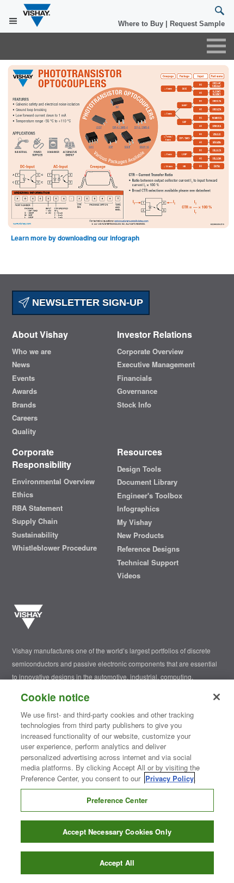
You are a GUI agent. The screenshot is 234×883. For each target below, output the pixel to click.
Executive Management (156, 364)
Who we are (31, 351)
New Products (140, 535)
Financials (134, 378)
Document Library (147, 482)
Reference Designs (148, 549)
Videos (128, 576)
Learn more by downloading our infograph (75, 238)
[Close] (217, 697)
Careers (25, 418)
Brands (24, 405)
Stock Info (134, 405)
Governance (137, 391)
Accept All (117, 862)
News (21, 364)
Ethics (22, 494)
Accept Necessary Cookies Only (117, 831)
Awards (24, 391)
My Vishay (134, 522)
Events (23, 378)
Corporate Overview (150, 351)
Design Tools (139, 469)
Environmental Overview (53, 481)
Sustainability (35, 535)
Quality (24, 431)
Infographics (138, 509)
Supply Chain (35, 521)
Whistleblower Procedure (54, 548)
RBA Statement (37, 508)
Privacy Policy (169, 778)
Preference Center (117, 800)
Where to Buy (141, 24)
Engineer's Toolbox (149, 496)
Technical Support (147, 562)
